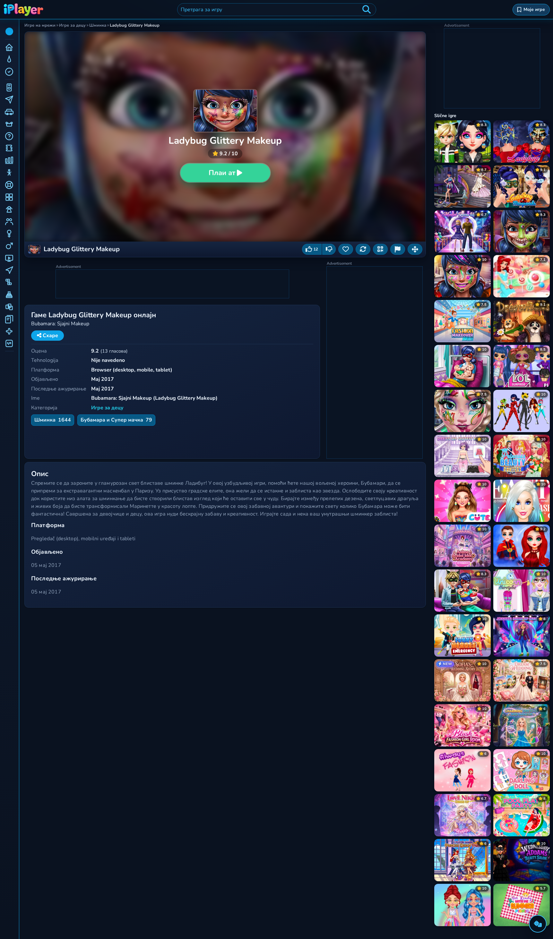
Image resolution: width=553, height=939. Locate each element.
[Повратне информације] (397, 249)
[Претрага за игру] (366, 9)
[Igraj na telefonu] (380, 249)
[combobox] (276, 9)
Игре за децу (107, 407)
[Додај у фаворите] (345, 249)
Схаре (49, 335)
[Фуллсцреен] (415, 249)
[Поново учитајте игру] (363, 249)
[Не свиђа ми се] (329, 249)
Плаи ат (221, 173)
